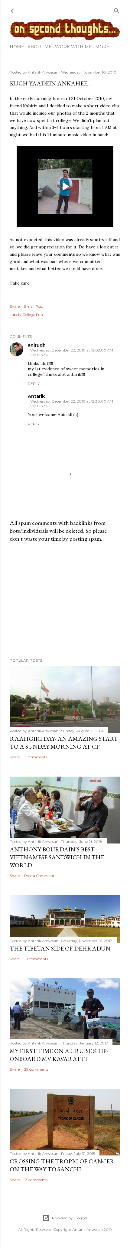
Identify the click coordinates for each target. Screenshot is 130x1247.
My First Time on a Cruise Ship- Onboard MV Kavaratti (59, 1055)
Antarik (36, 396)
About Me (40, 47)
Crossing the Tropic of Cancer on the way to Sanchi (62, 1165)
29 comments (36, 1069)
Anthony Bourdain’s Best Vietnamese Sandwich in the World (57, 857)
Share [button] (15, 306)
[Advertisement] (65, 600)
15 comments (35, 757)
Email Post (33, 306)
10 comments (36, 959)
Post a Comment (39, 875)
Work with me (73, 47)
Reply (34, 383)
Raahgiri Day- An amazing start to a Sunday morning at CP (64, 742)
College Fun (32, 314)
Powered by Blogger (70, 1218)
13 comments (35, 1179)
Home (17, 47)
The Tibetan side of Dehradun (60, 948)
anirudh (37, 345)
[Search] (116, 10)
